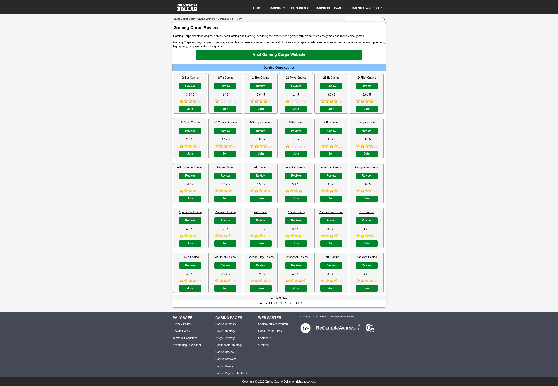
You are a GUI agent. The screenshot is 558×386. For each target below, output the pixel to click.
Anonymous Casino (366, 167)
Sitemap (263, 345)
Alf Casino (260, 167)
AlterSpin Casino (331, 167)
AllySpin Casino (296, 167)
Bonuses (298, 8)
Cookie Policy (181, 331)
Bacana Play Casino (261, 257)
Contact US (265, 338)
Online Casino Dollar (278, 381)
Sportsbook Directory (228, 345)
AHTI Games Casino (190, 167)
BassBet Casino (366, 257)
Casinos (275, 8)
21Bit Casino (331, 77)
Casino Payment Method (231, 373)
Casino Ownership (366, 8)
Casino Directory (225, 323)
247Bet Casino (366, 77)
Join (190, 108)
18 (297, 302)
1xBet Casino (260, 77)
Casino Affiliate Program (273, 323)
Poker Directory (225, 331)
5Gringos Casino (260, 122)
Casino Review (224, 352)
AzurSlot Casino (225, 257)
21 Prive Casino (296, 77)
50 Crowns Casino (225, 122)
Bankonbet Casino (296, 257)
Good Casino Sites (270, 331)
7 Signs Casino (366, 122)
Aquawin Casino (225, 212)
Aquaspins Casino (190, 212)
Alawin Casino (225, 167)
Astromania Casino (331, 212)
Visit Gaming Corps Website (279, 54)
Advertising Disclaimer (187, 345)
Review (190, 86)
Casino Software (329, 8)
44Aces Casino (190, 122)
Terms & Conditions (185, 338)
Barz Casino (331, 257)
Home (257, 8)
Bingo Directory (225, 338)
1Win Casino (225, 77)
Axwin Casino (190, 257)
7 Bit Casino (331, 122)
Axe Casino (366, 212)
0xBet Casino (190, 77)
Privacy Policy (182, 323)
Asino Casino (296, 212)
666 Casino (296, 122)
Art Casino (260, 212)
